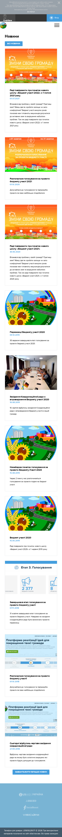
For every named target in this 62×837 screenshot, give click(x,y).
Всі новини (13, 43)
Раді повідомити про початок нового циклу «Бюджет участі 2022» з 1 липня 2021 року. (30, 93)
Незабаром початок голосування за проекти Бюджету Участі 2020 (29, 468)
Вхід (57, 17)
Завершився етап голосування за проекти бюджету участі (28, 603)
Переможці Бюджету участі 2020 (27, 332)
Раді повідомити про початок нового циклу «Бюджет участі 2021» (29, 247)
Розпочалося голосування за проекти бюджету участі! (30, 677)
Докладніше (31, 12)
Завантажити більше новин (31, 772)
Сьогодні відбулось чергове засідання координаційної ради (30, 745)
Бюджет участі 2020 (20, 537)
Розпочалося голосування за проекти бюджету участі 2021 (30, 180)
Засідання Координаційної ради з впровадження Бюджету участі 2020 (29, 398)
